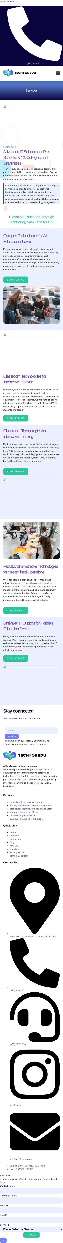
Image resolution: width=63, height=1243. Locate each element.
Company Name (8, 1195)
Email (3, 1215)
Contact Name (7, 1186)
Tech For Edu (7, 1)
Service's (4, 1224)
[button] (58, 73)
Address (4, 1205)
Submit (11, 736)
